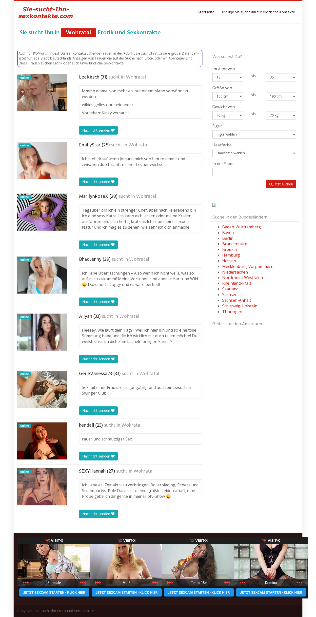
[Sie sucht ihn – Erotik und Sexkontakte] (46, 12)
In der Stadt (223, 163)
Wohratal (136, 77)
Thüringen (232, 311)
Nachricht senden (96, 130)
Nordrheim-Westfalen (242, 277)
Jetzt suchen (283, 184)
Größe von (222, 88)
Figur (217, 126)
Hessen (229, 260)
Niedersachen (235, 272)
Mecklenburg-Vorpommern (247, 266)
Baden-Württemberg (241, 227)
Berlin (227, 238)
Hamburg (231, 255)
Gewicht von (223, 107)
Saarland (230, 289)
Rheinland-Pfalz (236, 283)
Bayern (229, 232)
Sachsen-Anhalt (236, 300)
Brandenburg (234, 243)
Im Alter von (223, 69)
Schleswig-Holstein (239, 306)
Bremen (229, 249)
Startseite (206, 12)
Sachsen (229, 294)
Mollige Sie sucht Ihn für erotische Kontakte (258, 12)
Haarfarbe (222, 145)
